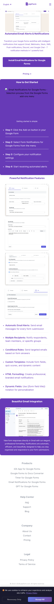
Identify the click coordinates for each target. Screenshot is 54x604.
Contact (27, 535)
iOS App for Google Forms (27, 469)
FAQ (27, 502)
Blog (27, 511)
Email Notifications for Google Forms (27, 482)
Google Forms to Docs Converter (27, 473)
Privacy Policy (27, 560)
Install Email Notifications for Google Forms (27, 62)
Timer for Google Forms (27, 477)
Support (27, 507)
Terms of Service (27, 564)
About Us (27, 531)
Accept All (39, 599)
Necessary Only (14, 599)
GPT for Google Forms (27, 486)
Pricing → (27, 74)
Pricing (27, 540)
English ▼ (7, 4)
